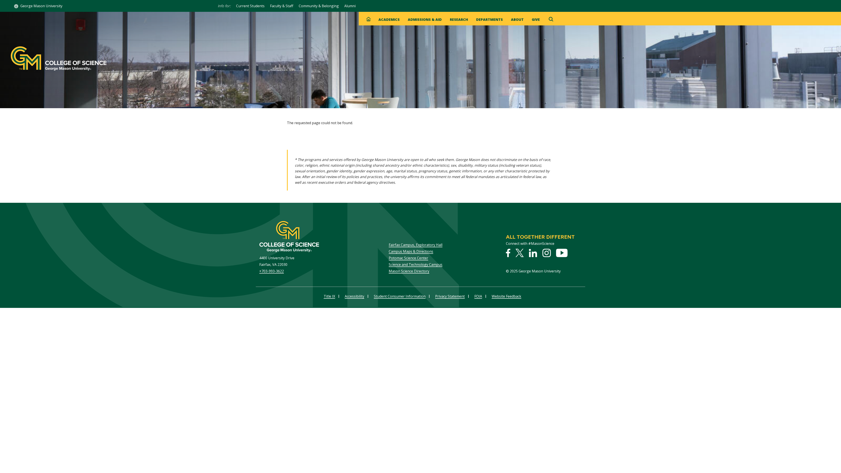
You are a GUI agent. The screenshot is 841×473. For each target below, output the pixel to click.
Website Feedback (506, 296)
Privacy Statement (450, 296)
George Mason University (41, 6)
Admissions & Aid (425, 19)
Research (459, 19)
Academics (389, 19)
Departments (489, 19)
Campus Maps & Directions (411, 251)
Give (536, 19)
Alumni (350, 6)
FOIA (478, 296)
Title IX (329, 296)
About (517, 19)
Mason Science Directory (409, 271)
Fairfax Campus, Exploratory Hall (415, 244)
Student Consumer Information (400, 296)
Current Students (250, 6)
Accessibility (354, 296)
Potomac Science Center (408, 258)
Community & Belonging (319, 6)
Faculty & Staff (281, 6)
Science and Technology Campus (415, 264)
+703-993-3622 (271, 271)
